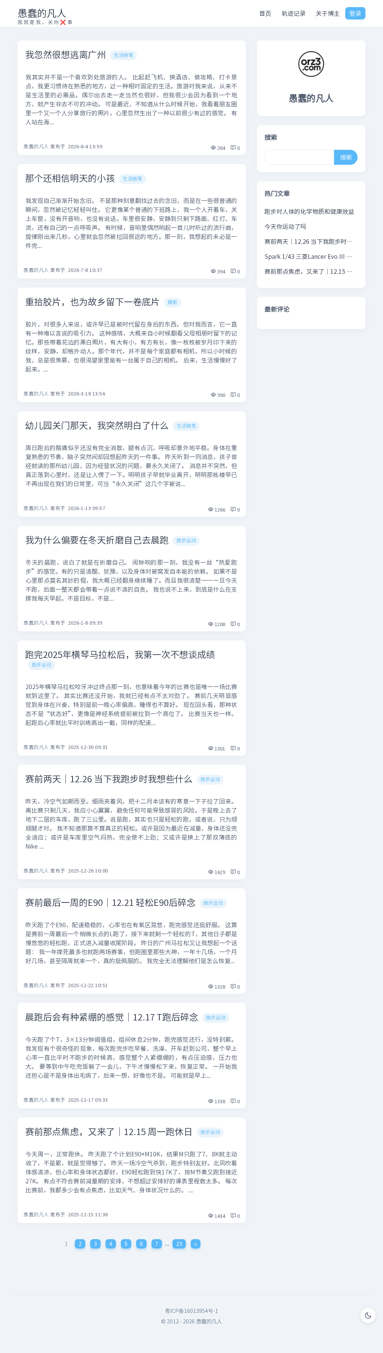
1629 (219, 872)
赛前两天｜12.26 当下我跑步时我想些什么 (109, 778)
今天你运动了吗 (285, 227)
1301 (219, 748)
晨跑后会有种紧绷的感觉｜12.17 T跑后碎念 (111, 1017)
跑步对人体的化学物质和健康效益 (309, 212)
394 (220, 271)
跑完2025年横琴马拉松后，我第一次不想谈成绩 (120, 654)
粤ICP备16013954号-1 (191, 1311)
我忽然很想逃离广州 (65, 54)
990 (220, 395)
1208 (219, 624)
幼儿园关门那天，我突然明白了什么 (97, 425)
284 (220, 148)
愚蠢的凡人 (42, 13)
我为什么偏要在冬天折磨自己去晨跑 (97, 540)
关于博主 (328, 13)
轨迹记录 (294, 13)
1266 (219, 509)
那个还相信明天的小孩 (70, 178)
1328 (219, 987)
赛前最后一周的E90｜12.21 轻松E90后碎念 (110, 902)
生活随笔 (123, 55)
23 (179, 1243)
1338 (219, 1101)
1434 (219, 1216)
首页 (265, 13)
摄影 (172, 302)
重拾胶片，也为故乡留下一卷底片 (92, 301)
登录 (355, 13)
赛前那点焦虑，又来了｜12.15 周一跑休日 (109, 1131)
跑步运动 (186, 540)
